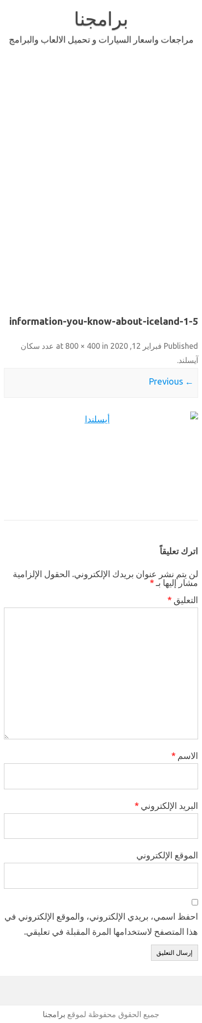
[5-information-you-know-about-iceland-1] (101, 460)
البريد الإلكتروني (166, 805)
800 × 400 (82, 345)
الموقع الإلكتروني (167, 855)
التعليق (182, 600)
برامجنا (101, 18)
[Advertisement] (101, 178)
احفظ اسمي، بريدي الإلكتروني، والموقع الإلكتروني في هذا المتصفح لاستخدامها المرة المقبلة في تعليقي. (101, 923)
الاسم (184, 755)
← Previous (171, 381)
